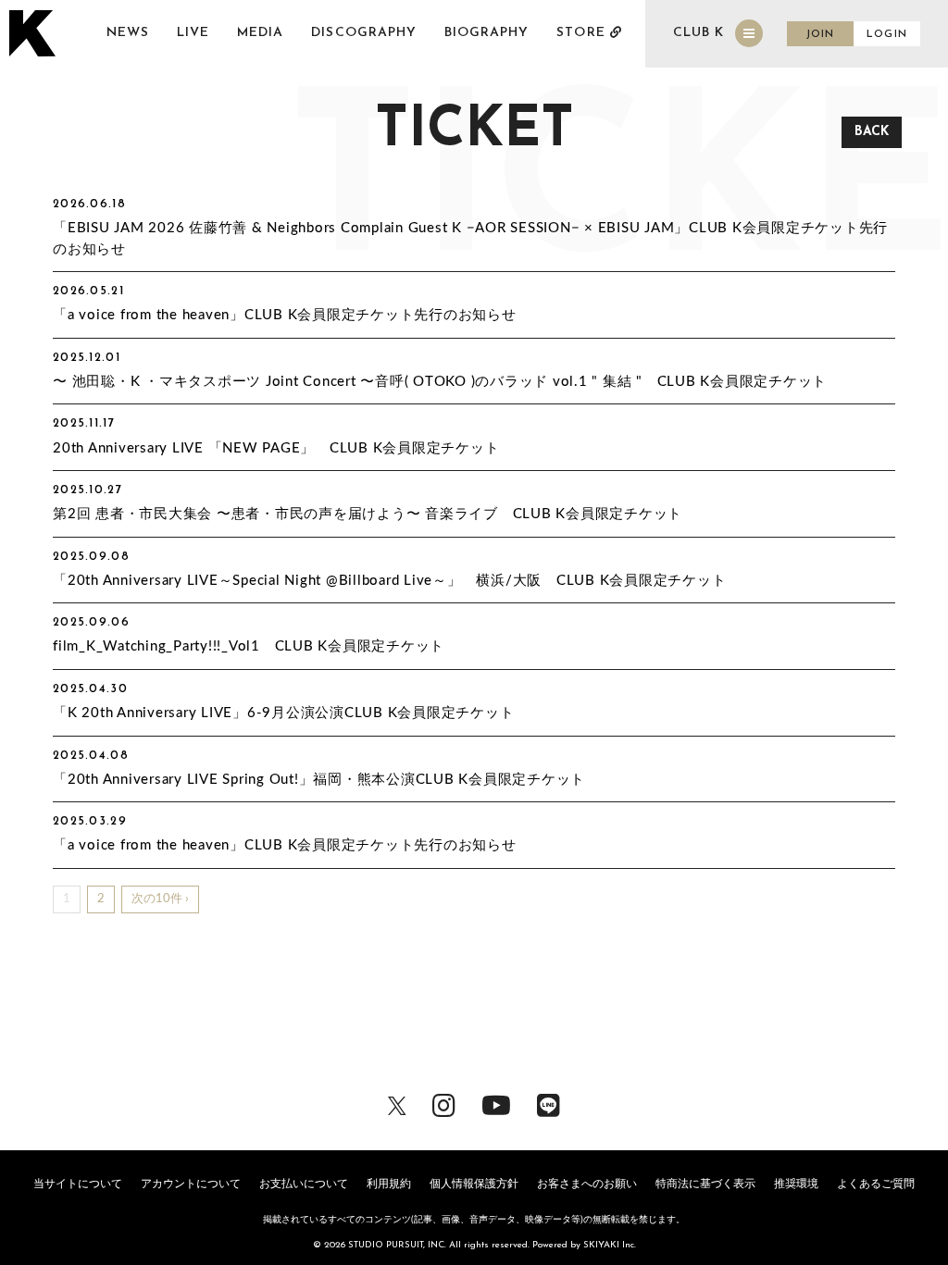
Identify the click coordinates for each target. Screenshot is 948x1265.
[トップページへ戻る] (34, 33)
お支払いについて (303, 1183)
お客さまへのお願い (587, 1183)
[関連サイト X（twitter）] (397, 1104)
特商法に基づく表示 (705, 1183)
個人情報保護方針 (474, 1183)
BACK (871, 132)
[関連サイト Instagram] (443, 1104)
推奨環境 (796, 1183)
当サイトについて (77, 1183)
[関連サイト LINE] (548, 1104)
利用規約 (389, 1183)
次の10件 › (160, 899)
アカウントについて (191, 1183)
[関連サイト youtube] (496, 1104)
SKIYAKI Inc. (609, 1245)
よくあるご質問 (876, 1183)
